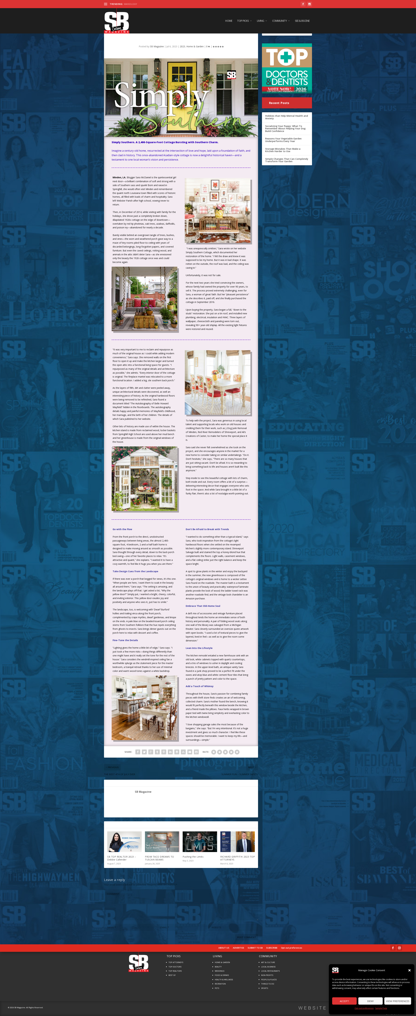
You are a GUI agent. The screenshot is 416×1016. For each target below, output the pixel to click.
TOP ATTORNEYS (176, 962)
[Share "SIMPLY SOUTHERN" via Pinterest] (164, 752)
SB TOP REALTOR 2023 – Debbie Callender (121, 858)
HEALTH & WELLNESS (224, 979)
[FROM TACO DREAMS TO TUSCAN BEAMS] (162, 841)
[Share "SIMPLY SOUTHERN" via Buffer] (177, 752)
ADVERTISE (238, 948)
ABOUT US (223, 948)
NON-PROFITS (267, 975)
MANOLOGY (130, 4)
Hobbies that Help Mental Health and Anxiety (286, 117)
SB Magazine (157, 46)
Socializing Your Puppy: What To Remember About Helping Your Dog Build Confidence (285, 128)
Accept (344, 1001)
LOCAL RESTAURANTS (270, 971)
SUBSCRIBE (271, 948)
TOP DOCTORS (175, 966)
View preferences (397, 1001)
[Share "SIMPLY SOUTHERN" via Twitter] (144, 752)
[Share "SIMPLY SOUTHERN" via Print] (196, 752)
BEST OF (172, 975)
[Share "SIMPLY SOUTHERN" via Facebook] (138, 752)
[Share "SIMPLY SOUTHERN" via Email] (190, 752)
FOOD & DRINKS (222, 975)
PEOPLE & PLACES (269, 979)
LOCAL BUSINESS (268, 966)
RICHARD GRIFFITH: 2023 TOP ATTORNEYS (237, 858)
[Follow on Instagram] (399, 948)
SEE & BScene (302, 21)
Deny (370, 1001)
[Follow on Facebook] (393, 948)
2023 (182, 46)
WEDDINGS (219, 971)
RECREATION (220, 984)
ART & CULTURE (268, 962)
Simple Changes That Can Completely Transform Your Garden (286, 160)
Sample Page (381, 1008)
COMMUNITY (279, 21)
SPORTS (264, 988)
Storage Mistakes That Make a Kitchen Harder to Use (282, 150)
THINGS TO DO (267, 984)
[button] (409, 970)
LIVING (260, 21)
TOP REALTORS (175, 971)
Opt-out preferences (364, 1008)
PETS (217, 988)
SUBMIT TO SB (255, 948)
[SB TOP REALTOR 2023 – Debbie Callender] (124, 841)
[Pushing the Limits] (200, 841)
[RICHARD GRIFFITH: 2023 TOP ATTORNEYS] (237, 841)
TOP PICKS (243, 21)
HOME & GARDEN (222, 962)
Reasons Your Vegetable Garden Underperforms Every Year (283, 140)
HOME (228, 21)
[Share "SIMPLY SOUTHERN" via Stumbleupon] (183, 752)
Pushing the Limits (193, 856)
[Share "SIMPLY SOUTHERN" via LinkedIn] (170, 752)
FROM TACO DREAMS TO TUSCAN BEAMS (159, 858)
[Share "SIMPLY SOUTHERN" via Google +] (151, 752)
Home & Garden (195, 46)
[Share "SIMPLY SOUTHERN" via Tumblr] (157, 752)
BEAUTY (218, 966)
